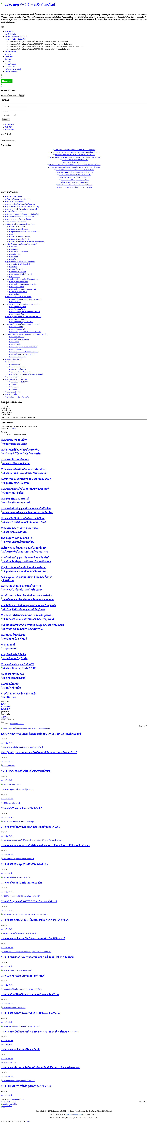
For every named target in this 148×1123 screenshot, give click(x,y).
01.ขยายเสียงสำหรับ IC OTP (18, 382)
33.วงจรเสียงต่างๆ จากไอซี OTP (16, 379)
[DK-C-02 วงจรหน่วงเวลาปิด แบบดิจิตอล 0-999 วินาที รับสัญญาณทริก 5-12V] (74, 155)
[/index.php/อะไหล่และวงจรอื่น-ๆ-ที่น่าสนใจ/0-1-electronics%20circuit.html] (22, 747)
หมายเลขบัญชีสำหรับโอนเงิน (15, 39)
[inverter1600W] (6, 1106)
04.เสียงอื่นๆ (13, 389)
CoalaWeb (12, 428)
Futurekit (4, 716)
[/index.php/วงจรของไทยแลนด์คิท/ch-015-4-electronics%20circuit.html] (20, 1026)
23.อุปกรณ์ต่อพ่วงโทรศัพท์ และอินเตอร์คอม (20, 262)
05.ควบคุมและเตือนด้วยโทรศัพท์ (20, 274)
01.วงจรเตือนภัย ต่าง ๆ (16, 337)
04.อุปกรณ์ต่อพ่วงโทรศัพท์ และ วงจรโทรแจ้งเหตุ (22, 206)
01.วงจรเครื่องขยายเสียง (17, 307)
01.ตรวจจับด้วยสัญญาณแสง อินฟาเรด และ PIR (25, 299)
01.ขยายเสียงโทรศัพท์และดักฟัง (20, 264)
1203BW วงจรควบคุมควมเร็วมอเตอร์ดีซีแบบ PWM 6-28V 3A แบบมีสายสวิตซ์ (41, 734)
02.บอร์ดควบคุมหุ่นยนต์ (17, 367)
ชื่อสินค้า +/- (5, 704)
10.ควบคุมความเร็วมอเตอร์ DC (16, 221)
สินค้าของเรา (9, 31)
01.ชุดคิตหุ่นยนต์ (14, 364)
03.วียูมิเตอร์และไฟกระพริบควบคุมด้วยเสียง (24, 232)
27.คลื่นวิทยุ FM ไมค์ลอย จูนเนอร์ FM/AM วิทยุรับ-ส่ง (23, 317)
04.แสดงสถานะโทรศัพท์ (17, 272)
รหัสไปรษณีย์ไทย (11, 71)
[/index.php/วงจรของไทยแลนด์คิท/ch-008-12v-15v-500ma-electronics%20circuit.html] (24, 915)
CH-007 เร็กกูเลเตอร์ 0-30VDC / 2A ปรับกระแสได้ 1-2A (29, 901)
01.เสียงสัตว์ (13, 247)
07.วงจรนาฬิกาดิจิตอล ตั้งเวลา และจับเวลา (23, 352)
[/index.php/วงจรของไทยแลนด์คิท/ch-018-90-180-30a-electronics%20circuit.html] (8, 1062)
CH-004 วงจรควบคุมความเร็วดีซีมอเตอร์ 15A (24, 864)
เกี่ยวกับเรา (8, 59)
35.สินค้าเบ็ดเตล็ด (11, 394)
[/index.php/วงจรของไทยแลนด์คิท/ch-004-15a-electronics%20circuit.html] (17, 859)
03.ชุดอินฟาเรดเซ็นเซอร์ (17, 369)
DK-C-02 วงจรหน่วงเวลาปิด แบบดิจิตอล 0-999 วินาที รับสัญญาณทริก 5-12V (74, 157)
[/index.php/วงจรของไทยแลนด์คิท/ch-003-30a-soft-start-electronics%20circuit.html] (31, 840)
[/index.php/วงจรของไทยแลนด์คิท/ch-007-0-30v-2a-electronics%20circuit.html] (20, 896)
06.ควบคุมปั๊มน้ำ (14, 294)
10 (17, 724)
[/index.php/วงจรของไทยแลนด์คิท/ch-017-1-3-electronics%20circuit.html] (6, 1044)
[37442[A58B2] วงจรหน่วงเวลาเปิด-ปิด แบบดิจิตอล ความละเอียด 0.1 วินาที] (74, 150)
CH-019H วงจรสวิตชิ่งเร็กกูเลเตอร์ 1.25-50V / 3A (26, 1086)
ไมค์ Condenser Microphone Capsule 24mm (74, 182)
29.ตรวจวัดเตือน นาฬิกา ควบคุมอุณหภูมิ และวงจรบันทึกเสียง (26, 334)
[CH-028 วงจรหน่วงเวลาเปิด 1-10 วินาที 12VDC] (74, 175)
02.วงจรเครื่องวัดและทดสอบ (19, 339)
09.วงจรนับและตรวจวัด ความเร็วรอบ (18, 219)
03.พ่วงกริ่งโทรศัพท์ (16, 269)
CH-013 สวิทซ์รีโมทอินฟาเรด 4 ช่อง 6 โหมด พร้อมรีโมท (30, 994)
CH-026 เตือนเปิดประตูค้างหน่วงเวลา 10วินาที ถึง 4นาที (74, 172)
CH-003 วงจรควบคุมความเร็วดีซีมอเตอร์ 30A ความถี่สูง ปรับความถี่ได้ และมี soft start (45, 845)
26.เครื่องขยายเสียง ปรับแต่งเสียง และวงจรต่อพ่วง (22, 304)
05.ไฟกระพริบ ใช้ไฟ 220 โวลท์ (19, 237)
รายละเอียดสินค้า (7, 743)
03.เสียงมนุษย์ (13, 387)
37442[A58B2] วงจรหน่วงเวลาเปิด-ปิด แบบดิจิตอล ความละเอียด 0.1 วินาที (74, 152)
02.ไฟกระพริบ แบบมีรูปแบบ (18, 229)
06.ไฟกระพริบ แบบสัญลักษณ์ (19, 239)
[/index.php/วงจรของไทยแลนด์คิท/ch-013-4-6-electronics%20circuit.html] (21, 989)
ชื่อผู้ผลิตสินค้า (6, 709)
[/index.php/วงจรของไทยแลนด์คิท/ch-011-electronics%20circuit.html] (16, 970)
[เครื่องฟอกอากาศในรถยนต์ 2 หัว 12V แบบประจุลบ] (74, 185)
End (22, 724)
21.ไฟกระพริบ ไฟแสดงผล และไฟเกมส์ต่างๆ (20, 224)
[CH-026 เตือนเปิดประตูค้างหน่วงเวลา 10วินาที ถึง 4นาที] (74, 170)
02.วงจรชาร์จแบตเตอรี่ (17, 329)
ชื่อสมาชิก (6, 107)
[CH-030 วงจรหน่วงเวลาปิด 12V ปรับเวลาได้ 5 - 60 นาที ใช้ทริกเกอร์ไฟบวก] (74, 165)
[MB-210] (4, 1107)
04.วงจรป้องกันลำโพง (16, 314)
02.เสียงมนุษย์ (13, 249)
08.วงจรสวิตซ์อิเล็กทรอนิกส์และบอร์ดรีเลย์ (19, 216)
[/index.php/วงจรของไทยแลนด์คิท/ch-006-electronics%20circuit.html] (15, 877)
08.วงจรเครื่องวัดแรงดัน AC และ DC (21, 354)
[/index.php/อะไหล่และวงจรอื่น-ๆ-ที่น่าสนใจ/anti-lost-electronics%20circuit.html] (8, 766)
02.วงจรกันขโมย (15, 302)
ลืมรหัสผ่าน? (9, 125)
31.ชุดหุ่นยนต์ (9, 362)
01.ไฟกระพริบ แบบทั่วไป (17, 227)
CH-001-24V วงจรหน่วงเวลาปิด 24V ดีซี (21, 808)
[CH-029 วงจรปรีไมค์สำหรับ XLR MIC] (74, 160)
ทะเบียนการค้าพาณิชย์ (13, 69)
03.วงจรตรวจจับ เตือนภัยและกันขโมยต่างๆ (20, 204)
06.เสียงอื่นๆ (13, 259)
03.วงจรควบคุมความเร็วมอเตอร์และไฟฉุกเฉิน (25, 332)
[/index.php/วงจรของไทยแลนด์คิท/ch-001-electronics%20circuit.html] (11, 784)
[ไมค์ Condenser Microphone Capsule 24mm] (74, 180)
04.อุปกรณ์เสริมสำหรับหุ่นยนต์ (19, 372)
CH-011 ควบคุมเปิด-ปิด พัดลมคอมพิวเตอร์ (23, 975)
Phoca (28, 1121)
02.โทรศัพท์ (13, 267)
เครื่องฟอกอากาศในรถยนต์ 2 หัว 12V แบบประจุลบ (74, 187)
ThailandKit (4, 718)
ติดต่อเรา (8, 61)
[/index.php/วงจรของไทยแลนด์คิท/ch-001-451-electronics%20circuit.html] (11, 803)
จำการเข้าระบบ (7, 115)
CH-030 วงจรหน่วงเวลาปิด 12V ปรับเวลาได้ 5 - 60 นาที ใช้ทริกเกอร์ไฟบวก (74, 167)
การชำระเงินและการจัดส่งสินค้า (16, 36)
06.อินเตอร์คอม (14, 277)
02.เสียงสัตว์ (13, 384)
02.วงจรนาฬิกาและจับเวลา (14, 201)
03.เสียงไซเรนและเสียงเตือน (18, 252)
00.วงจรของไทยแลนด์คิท (13, 196)
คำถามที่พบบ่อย (10, 64)
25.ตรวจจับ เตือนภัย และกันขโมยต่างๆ (18, 297)
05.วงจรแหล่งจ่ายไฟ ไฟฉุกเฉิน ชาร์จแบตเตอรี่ (21, 209)
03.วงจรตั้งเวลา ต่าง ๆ (16, 287)
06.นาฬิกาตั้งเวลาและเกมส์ (14, 211)
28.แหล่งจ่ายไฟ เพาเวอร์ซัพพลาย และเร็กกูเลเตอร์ (22, 324)
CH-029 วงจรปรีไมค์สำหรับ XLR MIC (74, 162)
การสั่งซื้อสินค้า (10, 34)
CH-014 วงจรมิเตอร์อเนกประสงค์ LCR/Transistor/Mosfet (30, 1013)
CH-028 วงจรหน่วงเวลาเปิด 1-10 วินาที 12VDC (74, 177)
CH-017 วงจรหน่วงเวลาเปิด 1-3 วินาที (20, 1049)
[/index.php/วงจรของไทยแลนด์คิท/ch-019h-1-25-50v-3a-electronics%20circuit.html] (18, 1081)
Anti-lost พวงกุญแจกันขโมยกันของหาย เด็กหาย (26, 771)
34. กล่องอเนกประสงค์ (12, 392)
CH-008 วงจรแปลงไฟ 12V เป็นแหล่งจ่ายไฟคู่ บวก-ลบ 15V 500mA (35, 920)
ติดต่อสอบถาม (10, 66)
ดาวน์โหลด (9, 56)
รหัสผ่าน (5, 111)
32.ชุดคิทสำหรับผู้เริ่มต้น (13, 377)
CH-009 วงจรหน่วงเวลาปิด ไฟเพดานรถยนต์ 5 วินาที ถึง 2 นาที (33, 938)
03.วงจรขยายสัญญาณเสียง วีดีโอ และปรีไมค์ (24, 312)
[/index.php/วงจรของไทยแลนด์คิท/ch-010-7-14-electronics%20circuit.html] (26, 952)
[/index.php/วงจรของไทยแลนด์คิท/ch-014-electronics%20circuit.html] (13, 1008)
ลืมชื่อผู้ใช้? (9, 127)
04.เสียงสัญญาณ (14, 254)
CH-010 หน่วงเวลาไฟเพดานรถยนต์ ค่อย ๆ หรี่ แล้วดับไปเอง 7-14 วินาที (37, 957)
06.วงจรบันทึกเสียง (15, 349)
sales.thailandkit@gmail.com (75, 1114)
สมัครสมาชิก (9, 130)
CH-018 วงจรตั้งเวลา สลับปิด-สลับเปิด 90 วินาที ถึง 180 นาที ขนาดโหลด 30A (40, 1067)
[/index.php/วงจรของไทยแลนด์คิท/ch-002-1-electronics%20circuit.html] (17, 821)
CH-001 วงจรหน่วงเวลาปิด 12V (17, 789)
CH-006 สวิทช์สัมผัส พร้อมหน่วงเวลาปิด (21, 882)
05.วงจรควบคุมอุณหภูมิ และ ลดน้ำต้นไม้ (23, 347)
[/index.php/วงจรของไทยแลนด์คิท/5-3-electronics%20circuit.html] (18, 933)
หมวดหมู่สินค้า (6, 706)
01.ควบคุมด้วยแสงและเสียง (18, 282)
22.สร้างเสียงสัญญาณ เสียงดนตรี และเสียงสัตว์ (21, 244)
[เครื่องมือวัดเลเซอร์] (8, 1102)
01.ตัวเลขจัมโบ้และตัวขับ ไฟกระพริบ (17, 199)
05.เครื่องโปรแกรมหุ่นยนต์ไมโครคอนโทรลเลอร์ (26, 374)
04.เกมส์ (11, 234)
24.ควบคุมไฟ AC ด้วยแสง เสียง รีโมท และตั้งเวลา (22, 279)
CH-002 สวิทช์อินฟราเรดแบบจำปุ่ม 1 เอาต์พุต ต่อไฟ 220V (30, 827)
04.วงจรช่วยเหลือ (15, 344)
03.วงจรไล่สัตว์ (14, 342)
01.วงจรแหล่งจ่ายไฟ (16, 327)
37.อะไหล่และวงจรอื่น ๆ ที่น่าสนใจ (17, 397)
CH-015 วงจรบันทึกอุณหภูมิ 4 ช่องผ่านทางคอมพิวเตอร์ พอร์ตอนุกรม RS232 (39, 1031)
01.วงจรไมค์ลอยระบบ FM (18, 319)
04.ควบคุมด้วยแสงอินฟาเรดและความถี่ (22, 289)
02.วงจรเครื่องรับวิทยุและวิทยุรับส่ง (21, 322)
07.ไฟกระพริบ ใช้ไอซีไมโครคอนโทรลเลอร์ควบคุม (27, 242)
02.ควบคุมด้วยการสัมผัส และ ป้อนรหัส (22, 284)
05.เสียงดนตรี (13, 257)
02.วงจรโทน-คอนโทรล (17, 309)
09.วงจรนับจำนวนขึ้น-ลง (17, 357)
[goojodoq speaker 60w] (9, 1104)
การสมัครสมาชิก (11, 51)
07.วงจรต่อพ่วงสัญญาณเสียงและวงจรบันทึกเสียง (22, 214)
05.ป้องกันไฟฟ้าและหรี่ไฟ (18, 292)
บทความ (8, 54)
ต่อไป (19, 724)
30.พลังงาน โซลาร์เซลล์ (13, 359)
